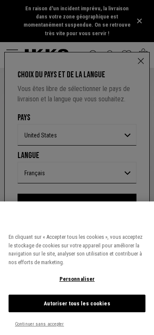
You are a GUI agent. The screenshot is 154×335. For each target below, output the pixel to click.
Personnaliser (77, 279)
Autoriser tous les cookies (77, 303)
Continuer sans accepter (39, 324)
